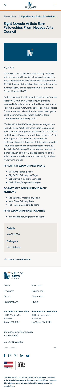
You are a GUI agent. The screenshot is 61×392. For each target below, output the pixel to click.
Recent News (10, 16)
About (35, 301)
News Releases (14, 247)
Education (37, 285)
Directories (37, 296)
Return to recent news (19, 259)
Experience (38, 290)
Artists (7, 285)
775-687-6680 (11, 335)
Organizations (11, 301)
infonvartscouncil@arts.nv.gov (18, 331)
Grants (7, 296)
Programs (9, 290)
